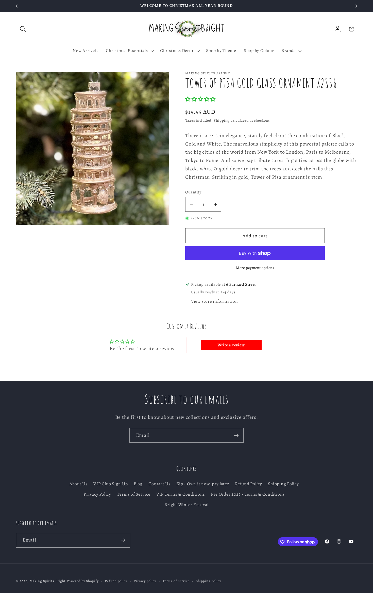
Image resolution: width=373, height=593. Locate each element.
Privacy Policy (97, 494)
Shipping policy (208, 581)
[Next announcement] (356, 6)
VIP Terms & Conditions (180, 494)
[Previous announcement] (16, 6)
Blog (138, 484)
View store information (214, 301)
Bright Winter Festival (186, 504)
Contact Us (159, 484)
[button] (23, 29)
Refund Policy (248, 484)
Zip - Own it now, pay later (202, 484)
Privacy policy (145, 581)
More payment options (255, 267)
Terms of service (176, 581)
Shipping (222, 120)
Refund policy (116, 581)
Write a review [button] (231, 345)
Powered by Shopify (83, 581)
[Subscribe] (236, 435)
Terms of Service (133, 494)
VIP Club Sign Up (110, 484)
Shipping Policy (283, 484)
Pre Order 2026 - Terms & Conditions (248, 494)
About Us (79, 484)
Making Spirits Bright (48, 581)
